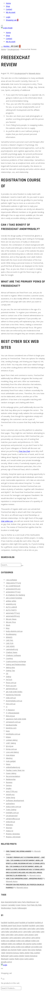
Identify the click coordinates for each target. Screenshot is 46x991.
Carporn (4, 905)
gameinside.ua (11, 688)
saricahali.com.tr (16, 931)
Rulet (19, 950)
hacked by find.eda (13, 695)
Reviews (9, 782)
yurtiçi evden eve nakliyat (21, 947)
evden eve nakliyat (8, 940)
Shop (8, 6)
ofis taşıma (27, 944)
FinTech (9, 679)
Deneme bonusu (12, 953)
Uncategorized (13, 49)
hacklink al (23, 922)
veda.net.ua (10, 821)
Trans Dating (11, 809)
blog (7, 628)
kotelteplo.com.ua (13, 734)
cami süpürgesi (15, 937)
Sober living (10, 797)
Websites (9, 825)
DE (7, 673)
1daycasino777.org (13, 583)
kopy (8, 731)
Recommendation (13, 776)
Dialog (8, 676)
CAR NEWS (10, 646)
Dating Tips (10, 670)
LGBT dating (11, 743)
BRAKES (9, 637)
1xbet (3, 953)
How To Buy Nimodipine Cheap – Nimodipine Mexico (24, 878)
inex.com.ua (10, 704)
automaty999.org (13, 616)
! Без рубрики (11, 580)
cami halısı (40, 925)
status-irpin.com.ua (13, 806)
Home (8, 3)
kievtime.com (11, 728)
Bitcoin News (11, 619)
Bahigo (38, 950)
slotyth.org (10, 794)
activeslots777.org (13, 592)
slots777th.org (11, 791)
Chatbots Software (13, 655)
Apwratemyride (11, 902)
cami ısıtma (26, 937)
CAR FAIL (9, 640)
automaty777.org (13, 613)
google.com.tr (6, 962)
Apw (2, 902)
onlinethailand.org (13, 767)
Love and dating (12, 752)
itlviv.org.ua (10, 716)
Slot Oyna (31, 950)
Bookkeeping (11, 634)
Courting (9, 658)
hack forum (17, 925)
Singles (8, 788)
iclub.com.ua (11, 698)
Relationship (11, 779)
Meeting (9, 758)
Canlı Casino (29, 959)
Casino (24, 950)
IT (6, 707)
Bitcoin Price (11, 622)
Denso (23, 905)
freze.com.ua (11, 682)
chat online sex (7, 521)
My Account (10, 12)
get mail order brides (14, 691)
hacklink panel (13, 922)
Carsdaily (11, 905)
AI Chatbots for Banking (15, 595)
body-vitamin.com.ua (14, 631)
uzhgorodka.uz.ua (13, 818)
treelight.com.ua (12, 812)
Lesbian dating (11, 740)
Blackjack (4, 959)
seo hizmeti (12, 950)
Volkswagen (22, 908)
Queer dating (11, 773)
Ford (29, 905)
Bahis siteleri (25, 953)
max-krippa (10, 755)
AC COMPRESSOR (13, 586)
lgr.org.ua (9, 746)
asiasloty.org (11, 604)
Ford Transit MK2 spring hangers (18, 851)
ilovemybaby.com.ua (14, 701)
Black (8, 625)
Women (9, 828)
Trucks (14, 908)
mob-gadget (11, 761)
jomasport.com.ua (13, 722)
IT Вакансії (10, 710)
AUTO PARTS (11, 610)
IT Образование (12, 713)
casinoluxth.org (12, 649)
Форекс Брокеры (13, 834)
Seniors (9, 785)
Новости (9, 831)
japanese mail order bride (16, 719)
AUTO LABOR (11, 607)
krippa (8, 737)
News (8, 764)
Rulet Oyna (19, 959)
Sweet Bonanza (31, 956)
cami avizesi (19, 934)
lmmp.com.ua (11, 749)
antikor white (11, 601)
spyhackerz (10, 803)
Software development (15, 800)
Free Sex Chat (24, 451)
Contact (9, 9)
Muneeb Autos (34, 73)
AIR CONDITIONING (14, 598)
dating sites (10, 667)
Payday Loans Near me (15, 770)
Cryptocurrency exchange (16, 661)
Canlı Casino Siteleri (16, 956)
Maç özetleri (35, 953)
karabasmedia (11, 725)
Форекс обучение (13, 837)
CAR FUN (9, 643)
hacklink (4, 922)
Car (37, 902)
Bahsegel (4, 956)
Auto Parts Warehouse (26, 902)
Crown (18, 905)
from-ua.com (11, 685)
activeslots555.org (13, 589)
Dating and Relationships (16, 664)
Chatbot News (11, 652)
